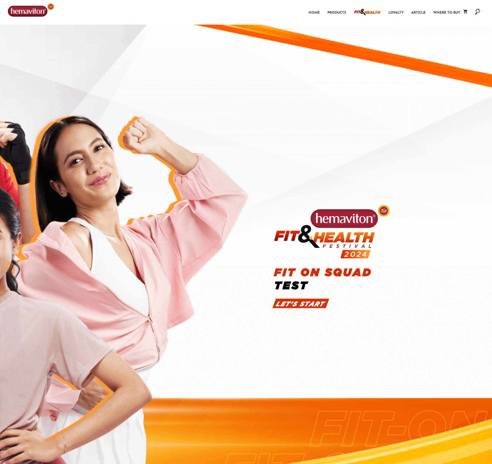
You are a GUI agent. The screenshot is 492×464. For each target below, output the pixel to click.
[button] (477, 9)
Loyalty (396, 12)
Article (418, 12)
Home (314, 12)
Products (336, 12)
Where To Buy (448, 12)
